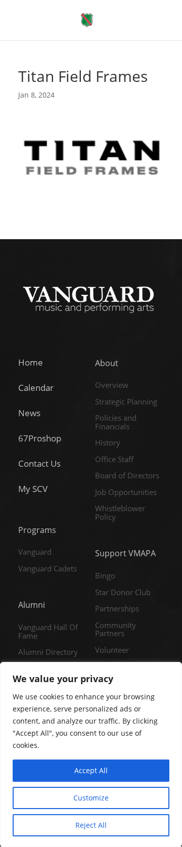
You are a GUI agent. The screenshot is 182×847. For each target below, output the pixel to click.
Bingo (105, 576)
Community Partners (115, 630)
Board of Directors (127, 475)
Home (30, 362)
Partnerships (117, 608)
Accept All (91, 770)
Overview (111, 385)
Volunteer (112, 650)
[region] (91, 754)
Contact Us (39, 463)
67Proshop (39, 438)
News (29, 413)
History (107, 443)
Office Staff (114, 459)
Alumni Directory (48, 652)
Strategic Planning (126, 402)
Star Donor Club (123, 592)
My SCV (33, 489)
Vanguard (35, 552)
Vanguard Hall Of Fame (48, 632)
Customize (91, 798)
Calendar (36, 387)
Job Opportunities (126, 492)
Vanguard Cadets (47, 568)
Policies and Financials (115, 422)
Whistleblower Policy (120, 513)
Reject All (91, 825)
